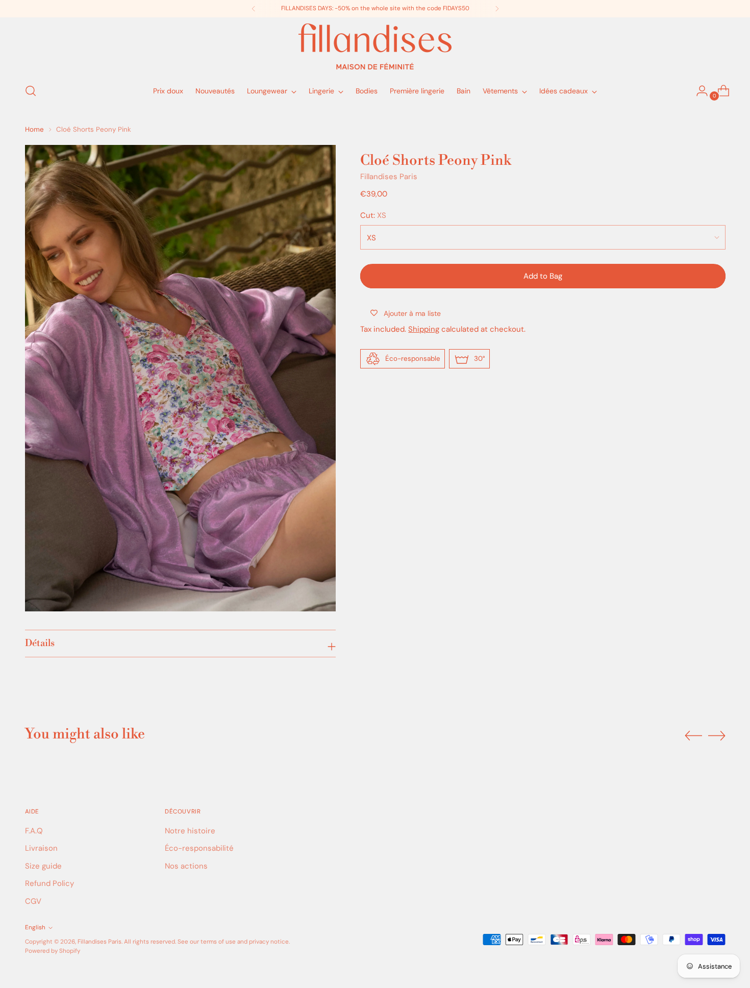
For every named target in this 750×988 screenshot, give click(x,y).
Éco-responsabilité (199, 848)
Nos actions (186, 866)
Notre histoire (190, 831)
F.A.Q (34, 831)
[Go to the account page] (698, 91)
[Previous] (253, 8)
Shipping (423, 329)
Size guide (43, 866)
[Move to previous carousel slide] (693, 736)
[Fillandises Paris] (375, 46)
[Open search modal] (30, 91)
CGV (33, 901)
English (35, 927)
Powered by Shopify (52, 951)
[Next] (497, 8)
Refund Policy (49, 883)
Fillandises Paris (388, 176)
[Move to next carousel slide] (717, 735)
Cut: (373, 215)
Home (34, 129)
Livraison (41, 848)
